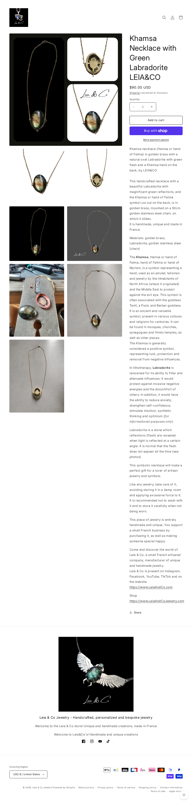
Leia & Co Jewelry (42, 787)
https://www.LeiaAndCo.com (151, 587)
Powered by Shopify (64, 787)
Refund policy (86, 787)
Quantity (135, 99)
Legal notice (176, 791)
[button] (164, 17)
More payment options (156, 139)
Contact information (171, 787)
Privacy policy (105, 787)
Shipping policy (147, 787)
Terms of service (126, 787)
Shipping (135, 92)
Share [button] (138, 612)
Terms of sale (158, 791)
